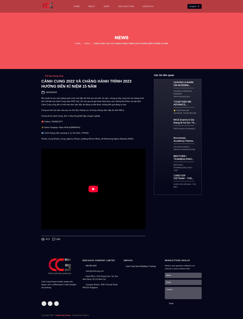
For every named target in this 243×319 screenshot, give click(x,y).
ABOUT (91, 6)
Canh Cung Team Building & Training (141, 266)
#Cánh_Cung (47, 139)
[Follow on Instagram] (50, 303)
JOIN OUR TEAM (126, 6)
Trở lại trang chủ (53, 76)
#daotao (123, 139)
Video (87, 43)
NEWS (107, 6)
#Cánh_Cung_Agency (63, 139)
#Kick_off (99, 139)
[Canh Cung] (55, 6)
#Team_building (81, 139)
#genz (116, 139)
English (193, 6)
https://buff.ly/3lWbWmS (69, 127)
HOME (77, 6)
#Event (91, 139)
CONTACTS (147, 6)
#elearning (108, 139)
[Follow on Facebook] (44, 303)
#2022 (130, 139)
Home (78, 43)
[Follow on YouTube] (56, 303)
